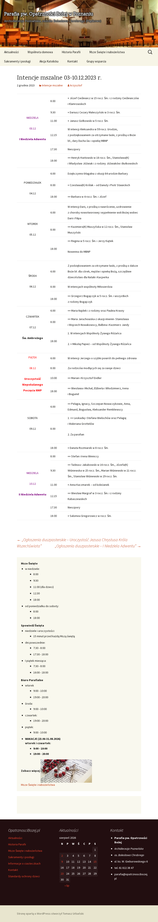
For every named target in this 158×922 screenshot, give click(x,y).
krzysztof (76, 85)
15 (95, 861)
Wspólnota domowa (40, 52)
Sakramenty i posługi (17, 61)
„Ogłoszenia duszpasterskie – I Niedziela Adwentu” (98, 545)
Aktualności (11, 52)
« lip (67, 885)
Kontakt (72, 61)
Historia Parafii (71, 52)
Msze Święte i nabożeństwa (107, 52)
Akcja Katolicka (49, 61)
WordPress (44, 913)
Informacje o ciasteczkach (24, 863)
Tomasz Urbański (73, 913)
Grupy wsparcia (96, 61)
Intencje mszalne (52, 85)
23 (62, 873)
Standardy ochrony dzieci (24, 876)
